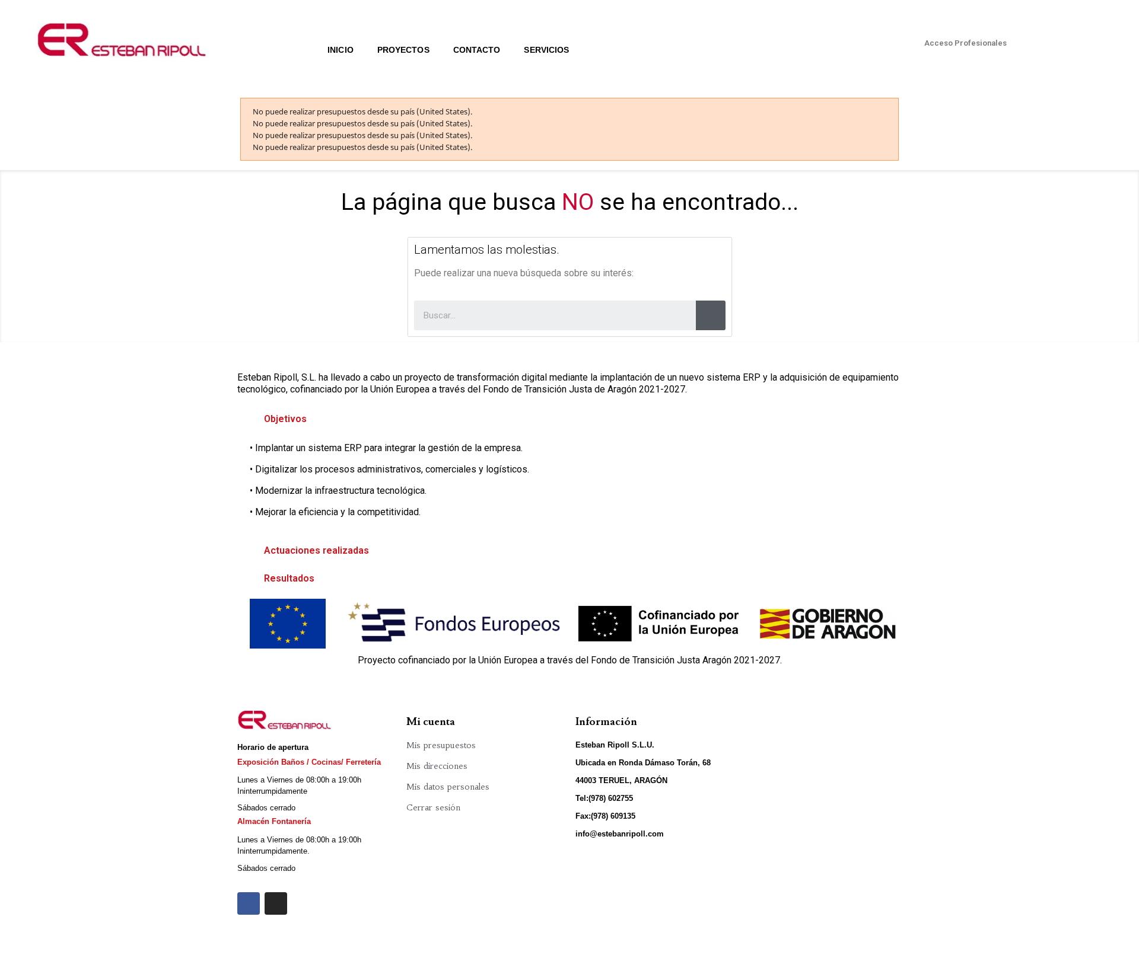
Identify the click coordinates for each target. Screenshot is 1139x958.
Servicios (546, 50)
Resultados (289, 578)
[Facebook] (248, 903)
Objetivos (285, 418)
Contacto (477, 50)
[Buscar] (711, 315)
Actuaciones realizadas (316, 550)
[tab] (569, 419)
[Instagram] (276, 903)
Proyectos (403, 50)
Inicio (340, 50)
